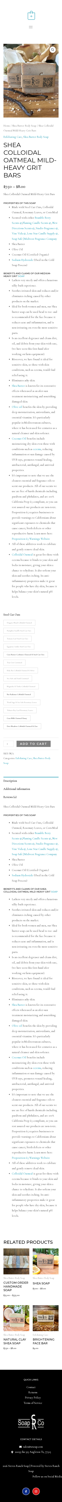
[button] (53, 50)
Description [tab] (10, 781)
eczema (37, 449)
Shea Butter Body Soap (24, 125)
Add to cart (33, 744)
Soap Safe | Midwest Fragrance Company (34, 239)
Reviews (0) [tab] (10, 797)
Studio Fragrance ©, (47, 228)
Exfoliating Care (12, 137)
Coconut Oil (19, 438)
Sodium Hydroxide (22, 260)
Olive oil (17, 407)
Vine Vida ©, (19, 233)
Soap (21, 276)
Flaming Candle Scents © (37, 223)
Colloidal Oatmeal (22, 554)
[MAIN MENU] (31, 27)
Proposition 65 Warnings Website (31, 539)
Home (6, 125)
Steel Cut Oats (11, 614)
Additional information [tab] (16, 789)
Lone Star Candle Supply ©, (42, 233)
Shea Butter (18, 386)
